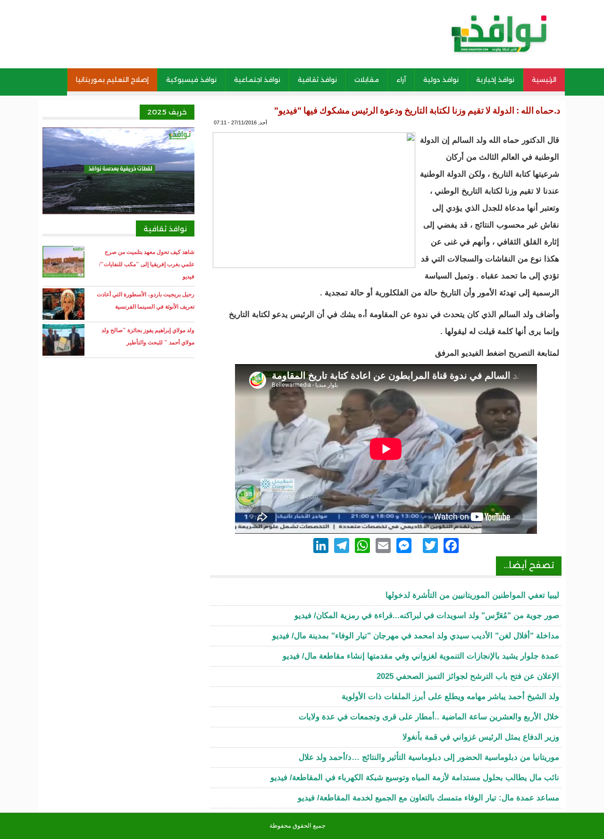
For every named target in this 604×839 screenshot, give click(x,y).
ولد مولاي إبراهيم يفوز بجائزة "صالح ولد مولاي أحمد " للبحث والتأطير (147, 336)
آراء (401, 79)
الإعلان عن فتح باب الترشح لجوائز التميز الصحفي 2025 (468, 676)
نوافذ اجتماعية (257, 79)
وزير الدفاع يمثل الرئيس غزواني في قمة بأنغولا (481, 737)
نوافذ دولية (441, 79)
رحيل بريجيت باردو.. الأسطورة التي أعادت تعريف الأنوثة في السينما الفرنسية (145, 300)
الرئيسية (544, 79)
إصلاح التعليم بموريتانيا (112, 79)
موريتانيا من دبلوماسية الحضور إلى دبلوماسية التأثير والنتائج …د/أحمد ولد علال (429, 757)
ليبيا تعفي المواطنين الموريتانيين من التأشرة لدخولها (472, 595)
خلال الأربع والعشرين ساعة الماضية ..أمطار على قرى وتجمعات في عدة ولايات (429, 716)
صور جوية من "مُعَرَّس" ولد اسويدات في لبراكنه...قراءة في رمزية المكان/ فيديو (426, 615)
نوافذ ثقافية (317, 79)
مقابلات (366, 79)
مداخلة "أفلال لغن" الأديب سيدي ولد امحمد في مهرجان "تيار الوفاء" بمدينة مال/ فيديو (415, 635)
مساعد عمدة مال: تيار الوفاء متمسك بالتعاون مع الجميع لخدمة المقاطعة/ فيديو (428, 797)
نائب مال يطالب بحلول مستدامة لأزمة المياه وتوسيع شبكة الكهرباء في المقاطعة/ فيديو (414, 777)
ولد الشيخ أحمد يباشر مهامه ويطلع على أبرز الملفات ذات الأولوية (450, 696)
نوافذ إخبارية (495, 79)
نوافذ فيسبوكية (191, 79)
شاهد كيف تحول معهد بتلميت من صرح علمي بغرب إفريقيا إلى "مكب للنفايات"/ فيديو (146, 264)
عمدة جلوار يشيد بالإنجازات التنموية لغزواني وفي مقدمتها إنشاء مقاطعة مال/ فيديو (421, 656)
